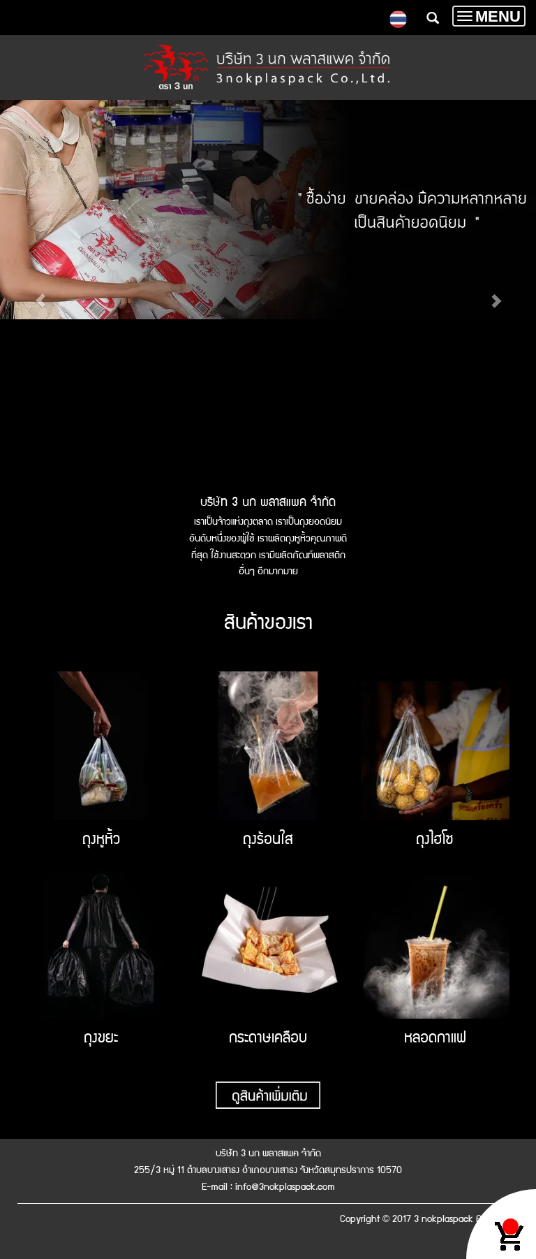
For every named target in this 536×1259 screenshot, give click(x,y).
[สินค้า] (268, 1094)
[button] (40, 293)
